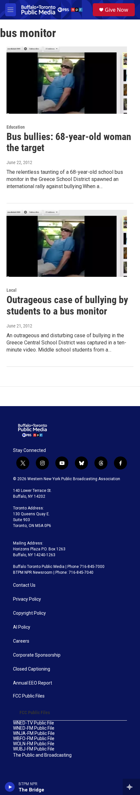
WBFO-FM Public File (33, 738)
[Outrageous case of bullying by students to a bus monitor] (67, 243)
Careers (21, 641)
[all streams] (131, 787)
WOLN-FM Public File (33, 743)
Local (12, 290)
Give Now (116, 10)
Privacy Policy (27, 599)
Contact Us (24, 585)
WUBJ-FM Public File (33, 749)
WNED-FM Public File (33, 728)
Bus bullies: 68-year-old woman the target (69, 142)
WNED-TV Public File (33, 723)
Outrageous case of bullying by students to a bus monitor (67, 305)
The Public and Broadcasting (42, 755)
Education (16, 127)
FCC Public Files (29, 696)
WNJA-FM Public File (34, 733)
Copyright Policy (29, 613)
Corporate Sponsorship (37, 655)
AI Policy (21, 627)
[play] (10, 787)
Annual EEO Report (32, 683)
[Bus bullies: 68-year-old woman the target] (67, 79)
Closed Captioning (31, 669)
